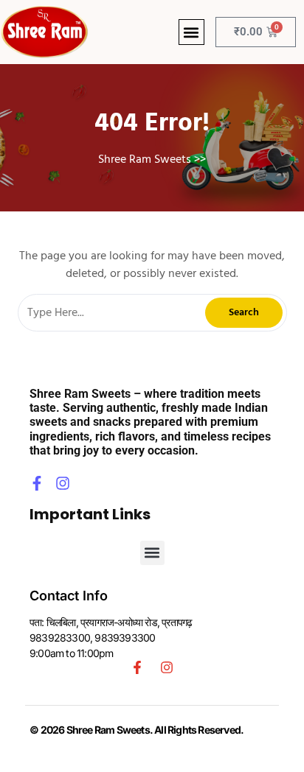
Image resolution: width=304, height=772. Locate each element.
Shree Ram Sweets (144, 159)
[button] (191, 32)
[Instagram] (62, 483)
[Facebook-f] (37, 483)
